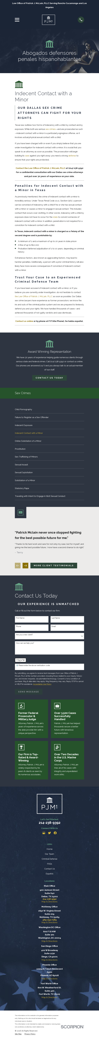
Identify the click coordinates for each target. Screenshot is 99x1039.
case (27, 155)
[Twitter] (49, 832)
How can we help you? (25, 643)
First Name (20, 618)
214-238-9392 (49, 823)
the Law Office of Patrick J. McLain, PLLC (34, 296)
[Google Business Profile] (43, 832)
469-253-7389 (49, 920)
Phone (18, 626)
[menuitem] (49, 409)
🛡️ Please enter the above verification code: (33, 665)
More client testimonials (54, 565)
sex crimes (51, 129)
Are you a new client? (24, 635)
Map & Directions (49, 901)
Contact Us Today (49, 378)
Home (50, 849)
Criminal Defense (49, 859)
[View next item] (25, 565)
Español (49, 873)
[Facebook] (55, 832)
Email (54, 626)
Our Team (49, 854)
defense (72, 155)
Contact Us (49, 869)
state (55, 217)
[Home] (48, 20)
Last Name (56, 618)
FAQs (49, 864)
